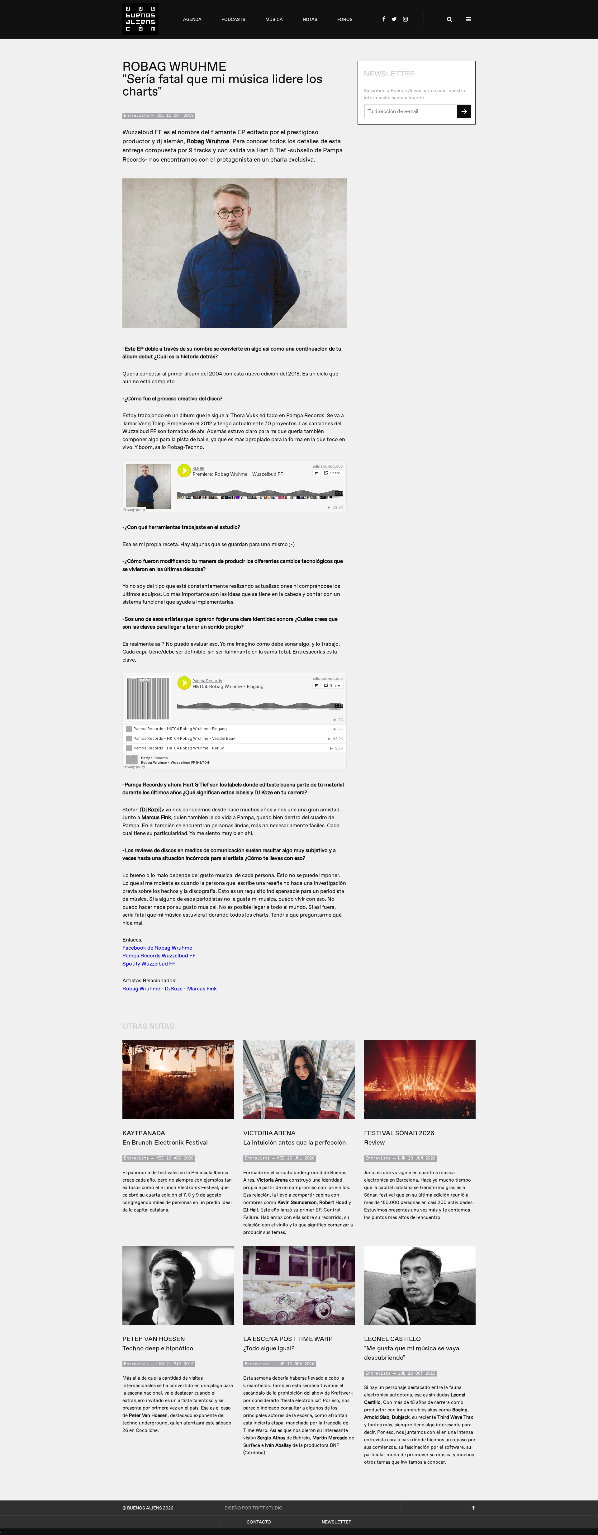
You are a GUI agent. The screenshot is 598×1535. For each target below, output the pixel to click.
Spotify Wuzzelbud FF (148, 964)
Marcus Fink (202, 988)
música (274, 19)
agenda (192, 19)
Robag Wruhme (141, 988)
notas (310, 19)
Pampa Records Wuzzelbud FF (159, 955)
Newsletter (337, 1522)
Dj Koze (174, 988)
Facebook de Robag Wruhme (157, 948)
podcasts (233, 19)
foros (345, 19)
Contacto (259, 1522)
